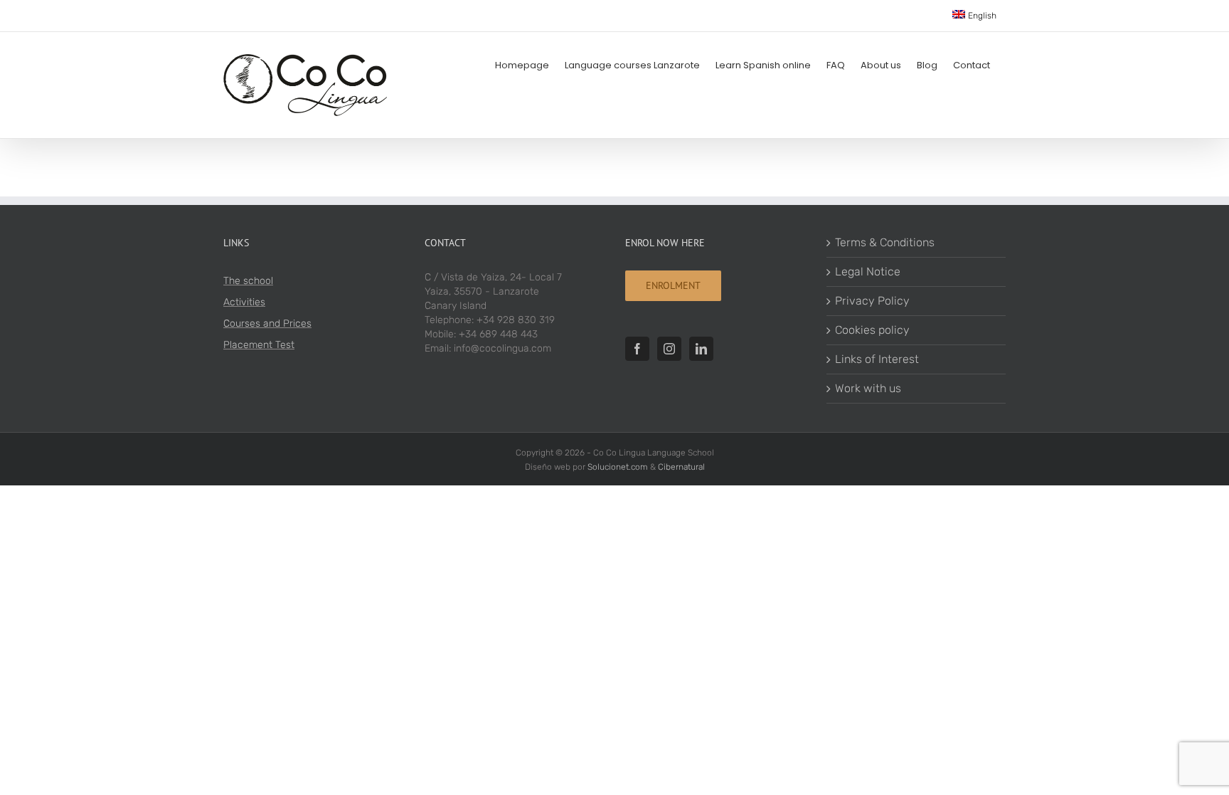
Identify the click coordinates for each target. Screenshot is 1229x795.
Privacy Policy (872, 300)
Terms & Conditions (885, 242)
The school (248, 281)
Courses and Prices (267, 323)
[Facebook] (637, 349)
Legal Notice (867, 271)
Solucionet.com (617, 467)
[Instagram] (669, 349)
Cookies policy (872, 330)
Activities (244, 302)
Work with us (868, 388)
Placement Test (258, 345)
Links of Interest (877, 359)
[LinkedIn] (701, 349)
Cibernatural (681, 467)
